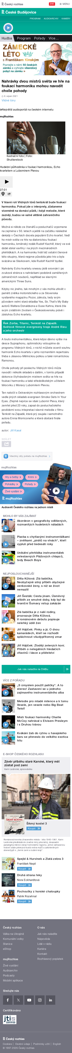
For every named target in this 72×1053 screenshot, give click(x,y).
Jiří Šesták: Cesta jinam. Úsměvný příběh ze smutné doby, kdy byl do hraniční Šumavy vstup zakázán (41, 599)
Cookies (7, 1044)
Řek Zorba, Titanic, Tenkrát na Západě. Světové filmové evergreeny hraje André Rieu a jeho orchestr (35, 327)
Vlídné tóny (9, 100)
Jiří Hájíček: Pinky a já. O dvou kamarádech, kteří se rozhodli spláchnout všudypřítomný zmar (39, 633)
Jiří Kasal (15, 430)
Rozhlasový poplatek (50, 958)
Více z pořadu (14, 680)
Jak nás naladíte (47, 934)
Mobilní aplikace (13, 980)
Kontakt (42, 953)
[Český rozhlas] (12, 4)
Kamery (66, 18)
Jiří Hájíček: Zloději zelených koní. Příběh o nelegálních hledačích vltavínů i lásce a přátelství (41, 649)
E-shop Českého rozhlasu (23, 754)
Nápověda (43, 938)
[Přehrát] (6, 182)
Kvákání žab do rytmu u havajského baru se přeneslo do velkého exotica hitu (42, 736)
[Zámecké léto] (36, 58)
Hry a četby (11, 477)
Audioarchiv (51, 18)
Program (35, 18)
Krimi (31, 477)
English (57, 1044)
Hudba (7, 38)
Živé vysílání (12, 491)
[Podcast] (3, 194)
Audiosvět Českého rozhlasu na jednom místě (27, 507)
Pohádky (10, 484)
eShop (7, 948)
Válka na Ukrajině (13, 934)
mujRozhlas (9, 467)
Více (54, 38)
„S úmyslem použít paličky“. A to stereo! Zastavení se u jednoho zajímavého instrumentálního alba (40, 689)
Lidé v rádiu (44, 943)
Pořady (39, 38)
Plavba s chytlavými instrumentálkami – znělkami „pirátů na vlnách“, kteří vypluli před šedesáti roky (43, 540)
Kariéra (41, 948)
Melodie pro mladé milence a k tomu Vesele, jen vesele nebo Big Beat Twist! (42, 705)
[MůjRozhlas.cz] (6, 116)
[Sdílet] (9, 194)
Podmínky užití (41, 1044)
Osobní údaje (22, 1044)
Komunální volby (13, 938)
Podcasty (9, 975)
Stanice (7, 943)
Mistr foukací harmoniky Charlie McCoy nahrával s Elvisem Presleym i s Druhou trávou (42, 720)
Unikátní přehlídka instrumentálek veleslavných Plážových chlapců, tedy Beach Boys (40, 556)
